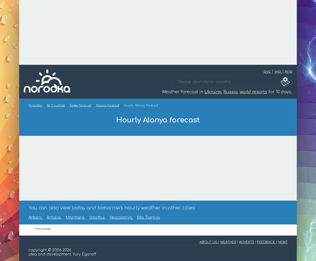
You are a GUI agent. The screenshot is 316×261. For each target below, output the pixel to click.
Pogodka (35, 105)
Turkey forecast (80, 105)
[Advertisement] (158, 32)
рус (268, 71)
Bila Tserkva (148, 217)
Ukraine (212, 92)
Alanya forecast (107, 105)
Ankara (35, 217)
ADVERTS (246, 242)
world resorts (253, 92)
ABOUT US (209, 242)
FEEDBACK (266, 242)
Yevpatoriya (121, 217)
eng (288, 71)
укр (278, 71)
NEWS (283, 242)
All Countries (55, 105)
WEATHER (228, 242)
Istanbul (97, 217)
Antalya (54, 217)
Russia (230, 92)
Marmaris (76, 217)
